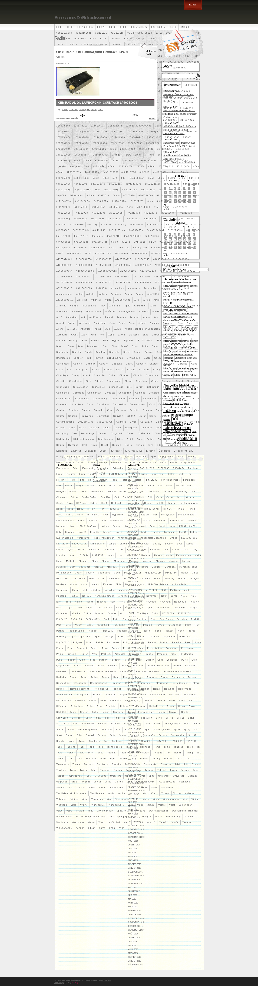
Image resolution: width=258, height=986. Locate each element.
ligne (70, 549)
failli (82, 474)
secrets (120, 718)
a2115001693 (123, 276)
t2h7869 (146, 741)
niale (184, 596)
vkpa (131, 805)
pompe (152, 642)
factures (71, 474)
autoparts (61, 335)
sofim (197, 723)
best (105, 340)
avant (74, 335)
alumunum (62, 311)
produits (162, 654)
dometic (173, 439)
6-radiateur (76, 195)
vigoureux (97, 799)
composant (169, 393)
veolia (121, 793)
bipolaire (129, 340)
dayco (118, 427)
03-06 (112, 27)
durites (140, 445)
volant (162, 805)
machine (146, 555)
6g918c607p (101, 201)
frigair (131, 485)
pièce (180, 631)
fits (82, 480)
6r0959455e (98, 207)
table (59, 747)
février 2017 (134, 910)
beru (85, 340)
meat (72, 567)
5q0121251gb (172, 184)
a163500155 (142, 259)
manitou (83, 561)
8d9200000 (62, 230)
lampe (112, 544)
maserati (148, 561)
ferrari (143, 474)
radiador (138, 665)
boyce (126, 352)
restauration (63, 700)
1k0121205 (82, 73)
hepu (80, 509)
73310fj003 (143, 207)
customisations (65, 422)
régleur (116, 689)
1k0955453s (98, 85)
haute (147, 503)
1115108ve (80, 38)
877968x (106, 224)
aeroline (82, 300)
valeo (82, 787)
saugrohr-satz (145, 712)
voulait (80, 811)
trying (83, 770)
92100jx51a (63, 247)
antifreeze (95, 317)
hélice (60, 509)
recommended (98, 683)
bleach (60, 346)
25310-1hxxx (99, 131)
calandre (192, 358)
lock (185, 549)
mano (95, 561)
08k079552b (145, 33)
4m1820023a (160, 172)
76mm (166, 207)
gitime (74, 497)
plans (130, 636)
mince (195, 573)
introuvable (176, 520)
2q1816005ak (101, 155)
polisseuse (113, 642)
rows (192, 706)
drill (84, 445)
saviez (162, 712)
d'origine (195, 422)
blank (196, 340)
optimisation (163, 607)
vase (131, 787)
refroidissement (79, 689)
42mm (141, 166)
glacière (106, 497)
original (99, 613)
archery (178, 317)
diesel (130, 433)
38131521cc (130, 160)
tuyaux (185, 770)
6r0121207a (181, 201)
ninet (59, 602)
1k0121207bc (191, 73)
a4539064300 (163, 282)
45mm (196, 166)
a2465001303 (104, 282)
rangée (138, 677)
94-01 (112, 247)
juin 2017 (132, 895)
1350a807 (132, 44)
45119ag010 (166, 166)
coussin (73, 416)
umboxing (116, 776)
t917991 (191, 741)
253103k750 (190, 131)
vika (109, 799)
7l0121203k (133, 213)
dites (120, 439)
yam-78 (174, 822)
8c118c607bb (155, 224)
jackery (104, 526)
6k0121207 (137, 201)
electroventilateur (184, 451)
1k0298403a (80, 85)
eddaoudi (90, 451)
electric (150, 451)
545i (123, 178)
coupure (172, 410)
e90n (160, 445)
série (159, 718)
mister (101, 578)
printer (84, 654)
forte (102, 485)
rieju (182, 700)
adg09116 (153, 294)
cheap (76, 375)
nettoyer (138, 596)
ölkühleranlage (134, 607)
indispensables (65, 520)
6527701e (129, 195)
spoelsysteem (162, 729)
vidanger (61, 799)
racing (125, 665)
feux (154, 474)
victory (177, 793)
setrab (180, 718)
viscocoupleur (171, 799)
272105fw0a (63, 149)
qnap (139, 660)
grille (159, 497)
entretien (141, 456)
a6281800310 (64, 288)
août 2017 (133, 887)
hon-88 (180, 509)
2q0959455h (82, 155)
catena (96, 369)
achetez (90, 294)
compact (110, 393)
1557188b (160, 50)
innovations (116, 520)
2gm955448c (146, 149)
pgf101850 (107, 631)
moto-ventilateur (134, 584)
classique (142, 381)
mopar (84, 584)
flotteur (138, 480)
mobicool (145, 578)
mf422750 (171, 573)
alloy (103, 306)
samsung (118, 712)
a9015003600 (84, 288)
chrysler (167, 375)
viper (146, 799)
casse (60, 369)
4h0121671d (128, 172)
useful (97, 782)
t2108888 (131, 741)
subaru (102, 735)
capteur (154, 364)
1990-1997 (95, 67)
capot (129, 364)
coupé (159, 410)
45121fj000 (183, 166)
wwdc (101, 822)
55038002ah (137, 178)
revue (161, 700)
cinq (178, 375)
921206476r (80, 247)
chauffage (62, 375)
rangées (152, 677)
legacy (157, 544)
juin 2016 (132, 941)
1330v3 (73, 44)
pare (153, 619)
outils (155, 613)
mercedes (170, 567)
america (143, 311)
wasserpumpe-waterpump (91, 816)
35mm (77, 160)
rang (116, 677)
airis (137, 300)
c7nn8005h (133, 358)
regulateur (131, 689)
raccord (89, 665)
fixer (91, 480)
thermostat (126, 753)
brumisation (63, 358)
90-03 (114, 242)
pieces (191, 631)
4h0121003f (111, 172)
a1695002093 (84, 265)
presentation (154, 648)
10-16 (159, 33)
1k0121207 (173, 73)
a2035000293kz (107, 271)
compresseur (64, 398)
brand (137, 352)
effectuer (116, 451)
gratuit (140, 497)
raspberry (178, 677)
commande (62, 393)
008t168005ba (85, 27)
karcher (69, 532)
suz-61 (192, 735)
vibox (154, 793)
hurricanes (93, 514)
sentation (146, 718)
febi (133, 474)
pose (188, 642)
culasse (164, 416)
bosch (88, 352)
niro (68, 602)
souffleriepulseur (88, 729)
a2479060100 (123, 282)
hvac (106, 514)
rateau (192, 677)
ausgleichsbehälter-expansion (142, 329)
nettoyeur (152, 596)
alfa (176, 300)
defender (146, 427)
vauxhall (143, 787)
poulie (60, 648)
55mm (161, 178)
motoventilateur (92, 590)
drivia (94, 445)
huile (80, 514)
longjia (60, 555)
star (196, 729)
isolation (61, 526)
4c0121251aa (92, 172)
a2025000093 (163, 265)
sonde (60, 729)
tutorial (149, 770)
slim (148, 723)
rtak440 (61, 712)
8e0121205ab (81, 230)
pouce (198, 642)
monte (73, 584)
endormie (89, 456)
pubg (59, 660)
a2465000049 (84, 282)
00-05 (70, 27)
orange (193, 607)
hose (59, 514)
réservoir (174, 694)
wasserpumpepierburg (123, 816)
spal (118, 729)
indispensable (186, 514)
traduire (116, 764)
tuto (138, 770)
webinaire (62, 822)
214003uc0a (185, 97)
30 (194, 200)
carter (195, 364)
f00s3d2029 (147, 468)
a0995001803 (159, 253)
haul (128, 503)
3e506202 (185, 160)
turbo (129, 770)
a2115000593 (64, 276)
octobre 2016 (135, 926)
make (59, 561)
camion (77, 364)
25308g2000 (81, 131)
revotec (149, 700)
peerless (135, 625)
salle (95, 712)
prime (59, 654)
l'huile (173, 538)
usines (119, 782)
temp (157, 747)
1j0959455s (179, 67)
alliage (74, 306)
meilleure (112, 567)
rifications (77, 706)
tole (79, 758)
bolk (176, 346)
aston (122, 323)
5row (97, 189)
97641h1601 (175, 247)
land (134, 544)
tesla (190, 747)
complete (154, 393)
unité (151, 776)
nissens (101, 602)
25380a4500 (63, 143)
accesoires (117, 288)
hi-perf (91, 509)
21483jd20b (63, 126)
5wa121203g (111, 189)
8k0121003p (193, 230)
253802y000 (172, 137)
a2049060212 (187, 271)
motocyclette (179, 584)
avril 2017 (133, 903)
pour (70, 648)
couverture (103, 416)
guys (70, 503)
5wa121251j (184, 189)
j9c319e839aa (88, 526)
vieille (74, 799)
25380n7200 (135, 143)
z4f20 (102, 828)
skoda (127, 723)
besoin (95, 340)
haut (138, 503)
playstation (169, 636)
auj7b (117, 329)
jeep (153, 526)
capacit (103, 364)
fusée (169, 485)
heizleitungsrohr (188, 503)
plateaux (154, 636)
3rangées (75, 166)
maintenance (183, 555)
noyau (69, 607)
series (169, 718)
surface (163, 735)
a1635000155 (103, 259)
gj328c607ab (89, 497)
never (173, 596)
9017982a (139, 242)
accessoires (151, 288)
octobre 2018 (135, 833)
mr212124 (151, 590)
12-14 (103, 38)
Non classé (125, 602)
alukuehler (140, 306)
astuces (154, 323)
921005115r (166, 242)
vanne (102, 787)
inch (155, 514)
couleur (147, 410)
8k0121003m (175, 230)
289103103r (81, 149)
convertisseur (138, 404)
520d (77, 178)
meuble (89, 573)
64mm (116, 195)
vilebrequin (122, 799)
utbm (130, 782)
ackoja (103, 294)
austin (167, 329)
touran (144, 758)
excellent (87, 468)
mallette (70, 561)
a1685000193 (161, 259)
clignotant (193, 381)
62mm (90, 195)
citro (88, 381)
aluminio (165, 306)
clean (154, 381)
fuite (151, 485)
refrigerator (161, 683)
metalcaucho (63, 573)
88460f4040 (137, 224)
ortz (122, 613)
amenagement (127, 311)
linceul (81, 549)
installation (133, 520)
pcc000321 (103, 625)
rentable (111, 694)
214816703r (186, 114)
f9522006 (164, 468)
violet (136, 799)
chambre (144, 369)
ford (59, 485)
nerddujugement (104, 596)
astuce (142, 323)
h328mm (81, 503)
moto (119, 584)
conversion (119, 404)
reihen (145, 689)
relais (157, 689)
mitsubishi (114, 578)
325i (186, 155)
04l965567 (186, 27)
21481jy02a (187, 120)
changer (189, 369)
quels (184, 660)
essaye (103, 462)
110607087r (63, 38)
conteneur (62, 404)
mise (67, 578)
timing (189, 753)
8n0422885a (152, 236)
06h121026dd (83, 33)
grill (150, 497)
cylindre (121, 422)
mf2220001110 (153, 573)
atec (189, 323)
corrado (121, 410)
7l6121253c (97, 218)
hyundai (132, 514)
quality (150, 660)
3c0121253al (148, 160)
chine (112, 375)
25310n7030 (99, 137)
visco (156, 799)
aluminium (180, 306)
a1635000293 (123, 259)
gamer (83, 491)
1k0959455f (173, 85)
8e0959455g (136, 230)
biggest (116, 340)
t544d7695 (160, 741)
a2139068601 (181, 276)
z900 (121, 828)
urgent (86, 782)
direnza (159, 433)
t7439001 (177, 741)
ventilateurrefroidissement (71, 793)
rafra (84, 677)
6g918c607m (82, 201)
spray (187, 729)
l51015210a (79, 544)
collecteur (153, 387)
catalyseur (82, 369)
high (101, 509)
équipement (167, 456)
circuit (188, 375)
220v (158, 126)
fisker (73, 480)
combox (180, 387)
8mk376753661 (132, 236)
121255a (115, 38)
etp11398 (130, 462)
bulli (89, 358)
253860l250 (153, 143)
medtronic (84, 567)
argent (60, 323)
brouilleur (172, 352)
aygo (111, 335)
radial (177, 665)
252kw (168, 126)
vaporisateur (117, 787)
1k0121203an (64, 73)
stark (59, 735)
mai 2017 (132, 899)
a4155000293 (143, 282)
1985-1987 (78, 67)
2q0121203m (63, 155)
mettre (78, 573)
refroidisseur (100, 689)
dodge (150, 439)
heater (171, 503)
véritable (134, 793)
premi (126, 648)
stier (79, 735)
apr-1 (157, 317)
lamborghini (97, 544)
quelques (172, 660)
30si (160, 155)
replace (141, 694)
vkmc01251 (98, 805)
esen (59, 462)
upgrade (192, 776)
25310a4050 (63, 137)
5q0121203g (63, 184)
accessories (168, 288)
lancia (124, 544)
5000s (65, 109)
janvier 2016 (134, 961)
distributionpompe (83, 439)
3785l (116, 160)
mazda (186, 561)
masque (160, 561)
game (73, 491)
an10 (59, 317)
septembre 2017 (136, 883)
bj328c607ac (145, 340)
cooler (175, 404)
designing (62, 433)
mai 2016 (132, 945)
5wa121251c (148, 189)
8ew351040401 (155, 230)
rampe (106, 677)
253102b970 (135, 131)
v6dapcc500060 (145, 782)
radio (73, 677)
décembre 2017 (136, 872)
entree (129, 456)
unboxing (130, 776)
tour (133, 758)
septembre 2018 (136, 837)
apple (146, 317)
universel (178, 776)
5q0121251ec (133, 184)
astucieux (168, 323)
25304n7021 (63, 131)
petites (60, 631)
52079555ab (63, 178)
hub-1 (69, 514)
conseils (165, 398)
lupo (120, 555)
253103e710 (171, 131)
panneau (128, 619)
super (122, 735)
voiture (151, 805)
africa (108, 300)
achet (79, 294)
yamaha (186, 822)
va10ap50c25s (166, 782)
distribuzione (106, 439)
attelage (72, 329)
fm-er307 (151, 480)
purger (103, 660)
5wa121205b (129, 189)
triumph (196, 764)
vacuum (60, 787)
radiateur (62, 671)
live (166, 549)
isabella (191, 520)
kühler (194, 532)
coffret (139, 387)
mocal (157, 578)
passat (78, 625)
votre (69, 811)
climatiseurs (116, 387)
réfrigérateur (142, 683)
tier (168, 753)
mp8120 (137, 590)
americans (158, 311)
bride (160, 352)
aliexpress (188, 300)
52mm (96, 178)
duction (116, 445)
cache (158, 358)
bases (172, 335)
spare (137, 729)
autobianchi (190, 329)
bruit (184, 352)
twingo (60, 776)
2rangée (117, 155)
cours (197, 410)
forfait (69, 485)
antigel (109, 317)
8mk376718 (113, 236)
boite (145, 346)
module (182, 578)
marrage (134, 561)
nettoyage (123, 596)
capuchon (168, 364)
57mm (182, 178)
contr (90, 404)
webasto (189, 816)
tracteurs (102, 764)
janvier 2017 (134, 914)
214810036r (187, 108)
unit (142, 776)
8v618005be (81, 242)
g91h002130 (183, 485)
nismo (78, 602)
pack (107, 619)
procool (149, 654)
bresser (149, 352)
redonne (116, 683)
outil (131, 613)
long (194, 549)
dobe (140, 439)
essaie (92, 462)
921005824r (184, 242)
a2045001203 (148, 271)
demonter (171, 427)
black (176, 340)
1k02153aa (62, 85)
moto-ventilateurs (158, 584)
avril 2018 (133, 856)
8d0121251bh (193, 224)
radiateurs (126, 671)
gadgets (61, 491)
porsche (176, 642)
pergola (147, 625)
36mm (87, 160)
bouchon (100, 352)
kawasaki (131, 532)
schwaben (62, 718)
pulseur (70, 660)
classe (128, 381)
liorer (130, 549)
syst (106, 741)
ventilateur (167, 787)
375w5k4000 (102, 160)
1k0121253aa (192, 79)
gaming (111, 491)
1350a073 (86, 44)
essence (116, 462)
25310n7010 (81, 137)
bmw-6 (124, 346)
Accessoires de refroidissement (82, 17)
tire (199, 753)
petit (197, 625)
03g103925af (158, 27)
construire (180, 398)
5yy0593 (61, 195)
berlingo (73, 340)
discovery (181, 433)
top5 (112, 758)
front (141, 485)
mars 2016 (133, 953)
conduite (134, 398)
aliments (61, 306)
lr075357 (97, 555)
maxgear (174, 561)
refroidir (61, 689)
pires (120, 636)
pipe (72, 636)
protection (187, 654)
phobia (146, 631)
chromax (125, 375)
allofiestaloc (89, 306)
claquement (114, 381)
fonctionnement (170, 480)
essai (81, 462)
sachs (73, 712)
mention (156, 567)
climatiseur (98, 387)
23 (194, 243)
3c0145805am (168, 160)
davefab (94, 427)
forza (112, 485)
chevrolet (99, 375)
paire (116, 619)
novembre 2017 (136, 876)
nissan (90, 602)
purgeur (115, 660)
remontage (184, 689)
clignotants (63, 387)
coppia (86, 410)
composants (187, 393)
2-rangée (95, 91)
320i (177, 155)
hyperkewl (118, 514)
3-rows (149, 155)
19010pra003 (175, 62)
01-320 (101, 27)
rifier (90, 706)
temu (167, 747)
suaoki (90, 735)
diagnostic (117, 433)
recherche (80, 683)
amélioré (110, 311)
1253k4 (152, 38)
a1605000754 (84, 259)
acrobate (116, 294)
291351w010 (127, 149)
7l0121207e (168, 213)
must (186, 590)
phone (157, 631)
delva (159, 427)
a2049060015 (168, 271)
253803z (188, 137)
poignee (78, 642)
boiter (155, 346)
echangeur (188, 445)
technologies (114, 747)
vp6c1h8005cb (125, 811)
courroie (186, 410)
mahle (169, 555)
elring (59, 456)
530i (115, 178)
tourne (168, 758)
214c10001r (98, 126)
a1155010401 (64, 259)
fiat (162, 474)
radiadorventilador (158, 665)
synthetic (94, 741)
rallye (94, 677)
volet (172, 805)
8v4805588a (63, 242)
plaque (141, 636)
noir (112, 602)
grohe (169, 497)
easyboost (173, 445)
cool (152, 404)
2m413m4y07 (164, 149)
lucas (110, 555)
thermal (111, 753)
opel (149, 607)
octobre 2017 (135, 880)
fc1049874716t (118, 474)
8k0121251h (63, 236)
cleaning (167, 381)
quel (160, 660)
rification (61, 706)
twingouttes (75, 776)
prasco (116, 648)
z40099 (80, 828)
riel (191, 700)
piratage (109, 636)
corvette (134, 410)
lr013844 (83, 555)
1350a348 (102, 44)
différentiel (144, 433)
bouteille (114, 352)
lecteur (145, 544)
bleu (81, 346)
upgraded (62, 782)
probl (94, 654)
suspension (178, 735)
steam (69, 735)
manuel (106, 561)
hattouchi (116, 503)
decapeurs (131, 427)
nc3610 (74, 596)
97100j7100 (140, 247)
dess (75, 433)
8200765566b (187, 218)
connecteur (150, 398)
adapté (140, 294)
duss (150, 445)
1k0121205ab (100, 73)
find (180, 474)
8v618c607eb (100, 242)
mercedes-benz (188, 567)
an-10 (189, 311)
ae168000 (184, 294)
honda (191, 509)
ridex (172, 700)
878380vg (120, 224)
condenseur (82, 398)
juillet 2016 (134, 938)
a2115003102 (162, 276)
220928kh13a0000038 (139, 126)
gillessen (61, 497)
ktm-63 (182, 532)
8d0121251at (173, 224)
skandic (115, 723)
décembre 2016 (136, 918)
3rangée (61, 166)
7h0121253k (63, 213)
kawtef (144, 532)
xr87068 (138, 822)
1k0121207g (63, 79)
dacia (72, 427)
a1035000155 (179, 253)
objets (90, 607)
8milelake (97, 236)
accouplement (64, 294)
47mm (59, 172)
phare (134, 631)
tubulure (105, 770)
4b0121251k (74, 172)
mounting (124, 590)
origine (112, 613)
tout (188, 758)
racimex (113, 665)
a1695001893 (64, 265)
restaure (80, 700)
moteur (95, 584)
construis (195, 398)
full (160, 485)
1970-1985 (193, 62)
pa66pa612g (93, 619)
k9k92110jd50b (188, 526)
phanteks (122, 631)
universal (163, 776)
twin (195, 770)
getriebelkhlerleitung (175, 491)
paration (142, 619)
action (128, 294)
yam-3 (162, 822)
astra (132, 323)
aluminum (195, 306)
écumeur (76, 451)
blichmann (93, 346)
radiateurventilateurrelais (179, 671)
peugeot (92, 631)
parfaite (195, 619)
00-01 (59, 27)
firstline (61, 480)
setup (191, 718)
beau (182, 335)
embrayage (73, 456)
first (189, 474)
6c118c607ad (64, 201)
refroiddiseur (179, 683)
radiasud (190, 665)
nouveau (151, 602)
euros (163, 462)
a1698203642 (143, 265)
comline (193, 387)
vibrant (165, 793)
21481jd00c (170, 120)
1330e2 (60, 44)
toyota (76, 764)
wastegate (146, 816)
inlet (103, 520)
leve (180, 544)
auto (177, 329)
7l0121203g (98, 213)
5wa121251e (166, 189)
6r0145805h (81, 207)
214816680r (169, 114)
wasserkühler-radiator (185, 811)
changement (173, 369)
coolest (187, 404)
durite (128, 445)
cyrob (133, 422)
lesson (169, 544)
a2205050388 (64, 282)
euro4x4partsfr (147, 462)
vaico (72, 787)
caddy (169, 358)
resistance (190, 694)
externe (131, 468)
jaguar (117, 526)
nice (193, 596)
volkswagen (185, 805)
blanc (186, 340)
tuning (118, 770)
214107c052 (188, 102)
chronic (137, 375)
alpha (127, 306)
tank (91, 747)
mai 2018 (132, 852)
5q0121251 (115, 184)
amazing (77, 311)
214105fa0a (171, 102)
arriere (71, 323)
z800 (112, 828)
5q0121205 (80, 184)
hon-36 (167, 509)
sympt (81, 741)
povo (105, 648)
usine (108, 782)
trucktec (61, 770)
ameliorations (94, 311)
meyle (117, 573)
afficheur (96, 300)
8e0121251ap (117, 230)
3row (87, 166)
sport (177, 729)
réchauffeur (63, 683)
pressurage (187, 648)
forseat (91, 485)
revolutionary (133, 700)
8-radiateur (151, 218)
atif (197, 323)
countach (73, 109)
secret (109, 718)
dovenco (73, 445)
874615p (92, 224)
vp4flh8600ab (105, 811)
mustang (61, 596)
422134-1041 (126, 166)
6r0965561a (116, 207)
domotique (187, 439)
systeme (117, 741)
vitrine (84, 805)
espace (70, 462)
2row (128, 155)
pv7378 (128, 660)
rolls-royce (156, 706)
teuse (100, 753)
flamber (102, 480)
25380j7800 (117, 143)
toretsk (123, 758)
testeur (70, 753)
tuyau (173, 770)
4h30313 (145, 172)
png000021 (63, 642)
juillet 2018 (134, 845)
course (60, 416)
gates (123, 491)
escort (192, 456)
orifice (87, 613)
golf (116, 497)
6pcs (150, 201)
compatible (125, 393)
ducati (105, 445)
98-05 (190, 247)
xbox (127, 822)
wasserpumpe (64, 816)
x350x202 (114, 822)
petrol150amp (76, 631)
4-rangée (99, 166)
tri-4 (177, 764)
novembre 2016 (136, 922)
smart (157, 723)
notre (139, 602)
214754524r (169, 108)
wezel (91, 822)
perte (188, 625)
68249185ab (181, 195)
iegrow (145, 514)
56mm (171, 178)
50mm (184, 172)
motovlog (109, 590)
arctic (189, 317)
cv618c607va (85, 422)
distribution (63, 439)
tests (81, 753)
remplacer (83, 694)
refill (128, 683)
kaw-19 (82, 532)
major (198, 555)
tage (82, 747)
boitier (166, 346)
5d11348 (194, 178)
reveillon (115, 700)
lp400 (94, 109)
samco (106, 712)
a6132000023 (182, 282)
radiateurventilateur (148, 671)
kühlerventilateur (104, 538)
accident (184, 288)
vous (90, 811)
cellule (108, 369)
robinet (124, 706)
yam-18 (151, 822)
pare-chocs (166, 619)
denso (184, 427)
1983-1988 (62, 67)
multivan (175, 590)
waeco (141, 811)
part (58, 625)
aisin (167, 300)
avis (102, 335)
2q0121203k (183, 149)
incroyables (168, 514)
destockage (88, 433)
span (127, 729)
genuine (154, 491)
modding (169, 578)
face (59, 474)
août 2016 (133, 934)
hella (70, 509)
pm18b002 (185, 636)
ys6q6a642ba (64, 828)
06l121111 (101, 33)
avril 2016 (133, 949)
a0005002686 (103, 253)
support (134, 735)
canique (90, 364)
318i (168, 155)
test (199, 747)
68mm (196, 195)
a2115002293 (142, 276)
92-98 (152, 242)
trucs (73, 770)
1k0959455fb (190, 85)
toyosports (62, 764)
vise (185, 799)
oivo (119, 607)
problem (106, 654)
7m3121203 (115, 218)
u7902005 (101, 776)
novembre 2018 (136, 829)
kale (59, 532)
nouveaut (165, 602)
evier (76, 468)
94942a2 (125, 247)
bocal (135, 346)
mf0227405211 (132, 573)
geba (133, 491)
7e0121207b (180, 207)
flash (114, 480)
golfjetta (128, 497)
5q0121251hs (83, 189)
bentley (60, 340)
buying (99, 358)
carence (182, 364)
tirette (60, 758)
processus (135, 654)
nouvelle (195, 602)
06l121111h (117, 33)
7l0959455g (63, 218)
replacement (157, 694)
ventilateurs (97, 793)
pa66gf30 (76, 619)
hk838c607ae (132, 509)
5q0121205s (98, 184)
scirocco (77, 718)
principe (71, 654)
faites (101, 474)
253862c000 (170, 143)
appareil (135, 317)
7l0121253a (185, 213)
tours (179, 758)
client (179, 381)
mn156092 (130, 578)
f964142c (178, 468)
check (86, 375)
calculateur (63, 364)
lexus (189, 544)
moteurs (107, 584)
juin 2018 (132, 849)
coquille (99, 410)
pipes (97, 636)
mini (58, 578)
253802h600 (154, 137)
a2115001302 (103, 276)
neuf (164, 596)
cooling (73, 410)
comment (78, 393)
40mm (111, 166)
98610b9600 (74, 253)
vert (145, 793)
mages (158, 555)
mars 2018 (133, 860)
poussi (94, 648)
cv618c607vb (105, 422)
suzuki (60, 741)
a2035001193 (128, 271)
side (75, 723)
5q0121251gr (64, 189)
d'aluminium (163, 422)
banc (145, 335)
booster (76, 352)
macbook (132, 555)
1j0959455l (162, 67)
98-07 (59, 253)
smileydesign (172, 723)
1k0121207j (81, 79)
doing (161, 439)
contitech (77, 404)
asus (180, 323)
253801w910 (136, 137)
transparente (132, 764)
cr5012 (131, 416)
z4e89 (91, 828)
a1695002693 (104, 265)
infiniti (81, 520)
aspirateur (100, 323)
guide (59, 503)
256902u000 (188, 143)
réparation (126, 694)
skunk (138, 723)
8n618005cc (170, 236)
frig (121, 485)
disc (169, 433)
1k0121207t (98, 79)
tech (100, 747)
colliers (167, 387)
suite (112, 735)
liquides (155, 549)
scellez (185, 712)
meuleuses (104, 573)
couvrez (118, 416)
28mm (113, 149)
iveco (73, 526)
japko (128, 526)
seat (98, 718)
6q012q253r (163, 201)
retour (93, 700)
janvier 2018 (134, 868)
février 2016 (134, 957)
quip (194, 660)
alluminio (114, 306)
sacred (84, 712)
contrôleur (103, 404)
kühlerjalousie (64, 538)
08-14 (130, 33)
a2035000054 (64, 271)
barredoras (158, 335)
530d (106, 178)
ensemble (115, 456)
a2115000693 (84, 276)
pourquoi (82, 648)
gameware (97, 491)
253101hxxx (118, 131)
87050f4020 (77, 224)
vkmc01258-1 (116, 805)
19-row (160, 62)
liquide (142, 549)
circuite (60, 381)
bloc (105, 346)
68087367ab (145, 195)
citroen (99, 381)
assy (112, 323)
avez (93, 335)
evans (173, 462)
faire (92, 474)
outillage (143, 613)
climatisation (80, 387)
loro (71, 555)
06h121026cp (64, 33)
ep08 (153, 456)
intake (146, 520)
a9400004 (101, 288)
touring (155, 758)
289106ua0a (99, 149)
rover (181, 706)
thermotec (143, 753)
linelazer (94, 549)
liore (121, 549)
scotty (88, 718)
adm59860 (169, 294)
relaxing (169, 689)
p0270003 (168, 613)
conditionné (119, 398)
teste (59, 753)
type (88, 776)
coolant (162, 404)
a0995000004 (140, 253)
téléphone (144, 747)
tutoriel (161, 770)
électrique (164, 451)
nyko (80, 607)
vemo (154, 787)
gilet (193, 491)
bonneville (62, 352)
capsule (141, 364)
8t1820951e (187, 236)
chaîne (131, 369)
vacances (184, 782)
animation (72, 317)
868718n (61, 224)
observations (105, 607)
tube (94, 770)
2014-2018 (184, 91)
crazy (152, 416)
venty (111, 793)
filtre (171, 474)
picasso (169, 631)
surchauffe (149, 735)
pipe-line (84, 636)
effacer (104, 451)
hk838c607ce (152, 509)
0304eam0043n (139, 27)
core (110, 410)
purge (92, 660)
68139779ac (164, 195)
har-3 (104, 503)
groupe (190, 497)
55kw (151, 178)
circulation (75, 381)
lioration (109, 549)
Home (192, 4)
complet (140, 393)
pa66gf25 (61, 619)
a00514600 (121, 253)
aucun (98, 329)
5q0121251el (152, 184)
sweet (71, 741)
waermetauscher (158, 811)
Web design (59, 982)
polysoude (138, 642)
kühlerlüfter (83, 538)
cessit (119, 369)
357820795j (63, 160)
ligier (59, 549)
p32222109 (184, 613)
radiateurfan (78, 671)
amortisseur (175, 311)
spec (147, 729)
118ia (93, 38)
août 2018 (133, 841)
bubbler (78, 358)
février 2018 (134, 864)
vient (85, 799)
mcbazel (61, 567)
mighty (184, 573)
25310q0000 (118, 137)
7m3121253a (132, 218)
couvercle (87, 416)
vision (195, 799)
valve (92, 787)
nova (59, 607)
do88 (130, 439)
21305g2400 (167, 97)
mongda (194, 578)
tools (103, 758)
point (89, 642)
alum (153, 306)
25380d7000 (99, 143)
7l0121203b (81, 213)
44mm (151, 166)
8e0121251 (98, 230)
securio (133, 718)
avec (84, 335)
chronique (152, 375)
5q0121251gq (191, 184)
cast (69, 369)
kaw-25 (94, 532)
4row (174, 172)
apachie (121, 317)
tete (90, 753)
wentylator (78, 822)
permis (160, 625)
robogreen (139, 706)
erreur (181, 456)
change (157, 369)
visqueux (61, 805)
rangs (164, 677)
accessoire (133, 288)
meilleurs (142, 567)
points (99, 642)
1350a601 (117, 44)
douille (60, 445)
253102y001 (154, 131)
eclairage (61, 451)
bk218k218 (163, 340)
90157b (126, 242)
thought (157, 753)
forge (79, 485)
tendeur (178, 747)
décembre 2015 (136, 965)
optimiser (179, 607)
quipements (63, 665)
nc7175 (86, 596)
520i (86, 178)
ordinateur (62, 613)
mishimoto (80, 578)
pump (81, 660)
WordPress (106, 980)
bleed (71, 346)
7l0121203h (116, 213)
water (158, 816)
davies (107, 427)
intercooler (160, 520)
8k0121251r (81, 236)
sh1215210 (63, 723)
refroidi (195, 683)
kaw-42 (107, 532)
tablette (71, 747)
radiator (61, 677)
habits (93, 503)
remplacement (64, 694)
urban (74, 782)
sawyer (173, 712)
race (101, 665)
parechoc (182, 619)
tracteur (88, 764)
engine (102, 456)
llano (175, 549)
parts (68, 625)
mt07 (164, 590)
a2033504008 (182, 265)
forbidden (189, 480)
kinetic (156, 532)
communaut (94, 393)
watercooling (173, 816)
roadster (111, 706)
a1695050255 (123, 265)
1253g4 (140, 38)
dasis (82, 427)
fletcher (125, 480)
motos (75, 590)
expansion (103, 468)
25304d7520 (183, 126)
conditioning (100, 398)
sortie (70, 729)
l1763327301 (189, 538)
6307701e (103, 195)
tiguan (178, 753)
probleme (119, 654)
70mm (130, 207)
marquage (120, 561)
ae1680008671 (65, 300)
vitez (74, 805)
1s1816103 (79, 91)
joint (162, 526)
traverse (166, 764)
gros (180, 497)
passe (89, 625)
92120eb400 (98, 247)
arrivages (84, 323)
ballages (134, 335)
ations (60, 329)
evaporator (62, 468)
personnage (174, 625)
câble (147, 358)
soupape (107, 729)
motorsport (62, 590)
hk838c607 (114, 509)
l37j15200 (62, 544)
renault (97, 694)
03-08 (123, 27)
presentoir (172, 648)
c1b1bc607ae (115, 358)
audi (108, 329)
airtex (157, 300)
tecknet (130, 747)
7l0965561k (80, 218)
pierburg (61, 636)
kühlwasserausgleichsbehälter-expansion (142, 538)
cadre (179, 358)
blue (114, 346)
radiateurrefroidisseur (103, 671)
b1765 (121, 335)
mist (91, 578)
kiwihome (169, 532)
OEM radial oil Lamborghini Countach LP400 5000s (97, 102)
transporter (150, 764)
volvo (59, 811)
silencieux (88, 723)
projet (174, 654)
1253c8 (128, 38)
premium (139, 648)
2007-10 (169, 91)
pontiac (164, 642)
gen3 (143, 491)
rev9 (103, 700)
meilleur (98, 567)
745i (156, 207)
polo (125, 642)
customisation (181, 416)
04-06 (173, 27)
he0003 (159, 503)
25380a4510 (81, 143)
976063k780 (158, 247)
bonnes (187, 346)
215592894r (115, 126)
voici (140, 805)
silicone (102, 723)
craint (142, 416)
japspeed (140, 526)
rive (99, 706)
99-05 (88, 253)
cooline (60, 410)
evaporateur (188, 462)
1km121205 (63, 91)
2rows (138, 155)
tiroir (70, 758)
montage (61, 584)
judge (172, 526)
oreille (76, 613)
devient (102, 433)
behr (191, 335)
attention (86, 329)
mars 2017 (133, 907)
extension (118, 468)
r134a (77, 665)
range (127, 677)
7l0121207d (150, 213)
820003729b (168, 218)
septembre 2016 (136, 930)
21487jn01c (80, 126)
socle (187, 723)
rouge (171, 706)
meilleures (127, 567)
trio (186, 764)
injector (92, 520)
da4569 (60, 427)
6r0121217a (63, 207)
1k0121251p (173, 79)
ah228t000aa (123, 300)
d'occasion (180, 422)
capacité (117, 364)
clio (129, 387)
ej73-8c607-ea (134, 451)
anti (83, 317)
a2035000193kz (85, 271)
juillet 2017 (134, 891)
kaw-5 (118, 532)
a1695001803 (181, 259)
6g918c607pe (119, 201)
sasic (130, 712)
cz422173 (146, 422)
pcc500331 (119, 625)
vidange (189, 793)
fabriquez (194, 468)
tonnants (91, 758)
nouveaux (180, 602)
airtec (146, 300)
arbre (167, 317)
